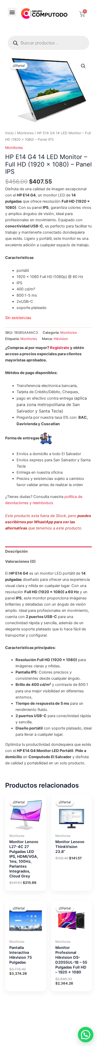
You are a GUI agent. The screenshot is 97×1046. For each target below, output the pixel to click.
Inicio (9, 133)
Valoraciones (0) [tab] (20, 561)
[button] (12, 12)
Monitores (25, 133)
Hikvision (61, 339)
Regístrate (59, 347)
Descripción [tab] (16, 551)
